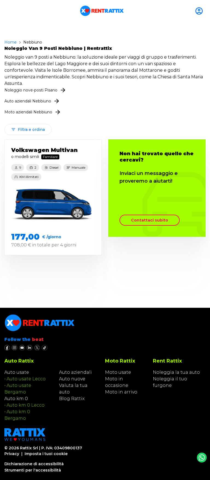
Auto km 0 (16, 398)
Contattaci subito (149, 220)
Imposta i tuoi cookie (46, 453)
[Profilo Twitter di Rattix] (37, 347)
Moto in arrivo (121, 392)
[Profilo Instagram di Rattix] (14, 347)
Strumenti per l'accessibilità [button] (32, 470)
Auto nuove (72, 378)
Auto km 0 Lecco (26, 405)
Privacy (11, 453)
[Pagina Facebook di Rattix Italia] (7, 347)
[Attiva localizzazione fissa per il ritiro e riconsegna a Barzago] (200, 10)
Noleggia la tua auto (176, 372)
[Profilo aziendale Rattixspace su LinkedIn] (29, 347)
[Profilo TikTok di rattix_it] (44, 347)
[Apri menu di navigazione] (6, 10)
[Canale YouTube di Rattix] (22, 347)
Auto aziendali (75, 372)
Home (10, 42)
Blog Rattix (71, 398)
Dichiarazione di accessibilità (34, 463)
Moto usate (118, 372)
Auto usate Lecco (26, 378)
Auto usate (16, 372)
